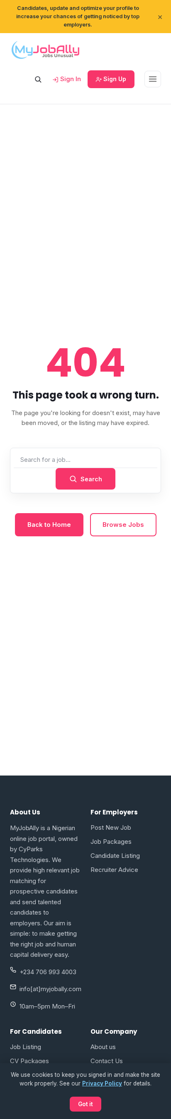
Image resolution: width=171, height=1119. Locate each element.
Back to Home (49, 524)
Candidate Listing (115, 856)
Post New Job (110, 827)
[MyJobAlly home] (45, 49)
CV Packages (29, 1061)
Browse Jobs (123, 524)
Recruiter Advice (114, 870)
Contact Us (106, 1061)
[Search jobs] (38, 79)
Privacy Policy (102, 1083)
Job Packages (111, 841)
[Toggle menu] (152, 79)
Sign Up (114, 78)
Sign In (70, 79)
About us (103, 1047)
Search (91, 479)
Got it (85, 1104)
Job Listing (25, 1047)
